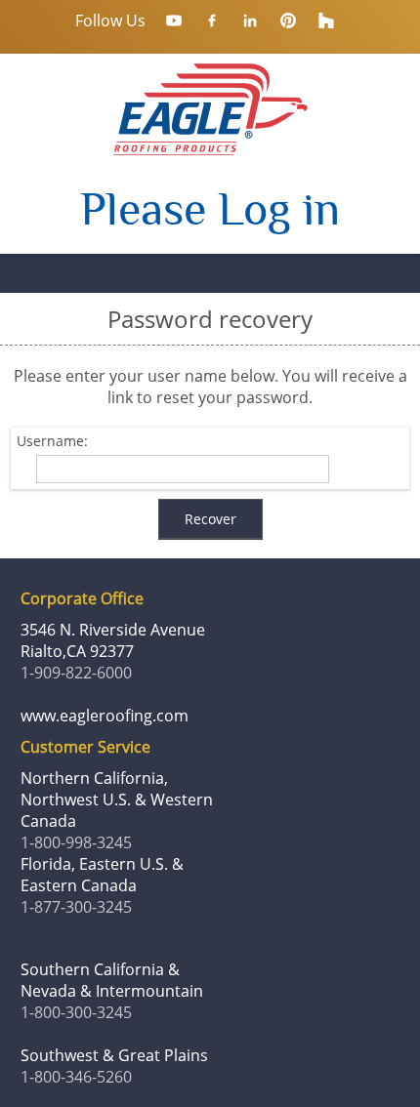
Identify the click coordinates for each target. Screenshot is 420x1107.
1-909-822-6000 (76, 672)
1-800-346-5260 (76, 1076)
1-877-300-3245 (76, 907)
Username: (52, 441)
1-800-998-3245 (76, 842)
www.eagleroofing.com (105, 715)
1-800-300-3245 (76, 1012)
